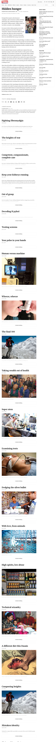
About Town (34, 5)
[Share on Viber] (21, 102)
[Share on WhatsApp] (16, 102)
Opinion (17, 5)
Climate (21, 5)
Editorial (14, 5)
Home (3, 5)
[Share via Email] (24, 102)
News (6, 5)
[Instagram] (50, 2)
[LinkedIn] (51, 2)
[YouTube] (48, 2)
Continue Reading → (19, 131)
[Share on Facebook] (8, 102)
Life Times (20, 11)
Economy (29, 5)
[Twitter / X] (46, 2)
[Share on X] (6, 102)
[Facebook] (45, 2)
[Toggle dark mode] (53, 5)
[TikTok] (53, 2)
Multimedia (10, 5)
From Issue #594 (13, 13)
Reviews (25, 5)
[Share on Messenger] (11, 102)
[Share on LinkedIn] (14, 102)
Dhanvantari (25, 11)
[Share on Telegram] (19, 102)
